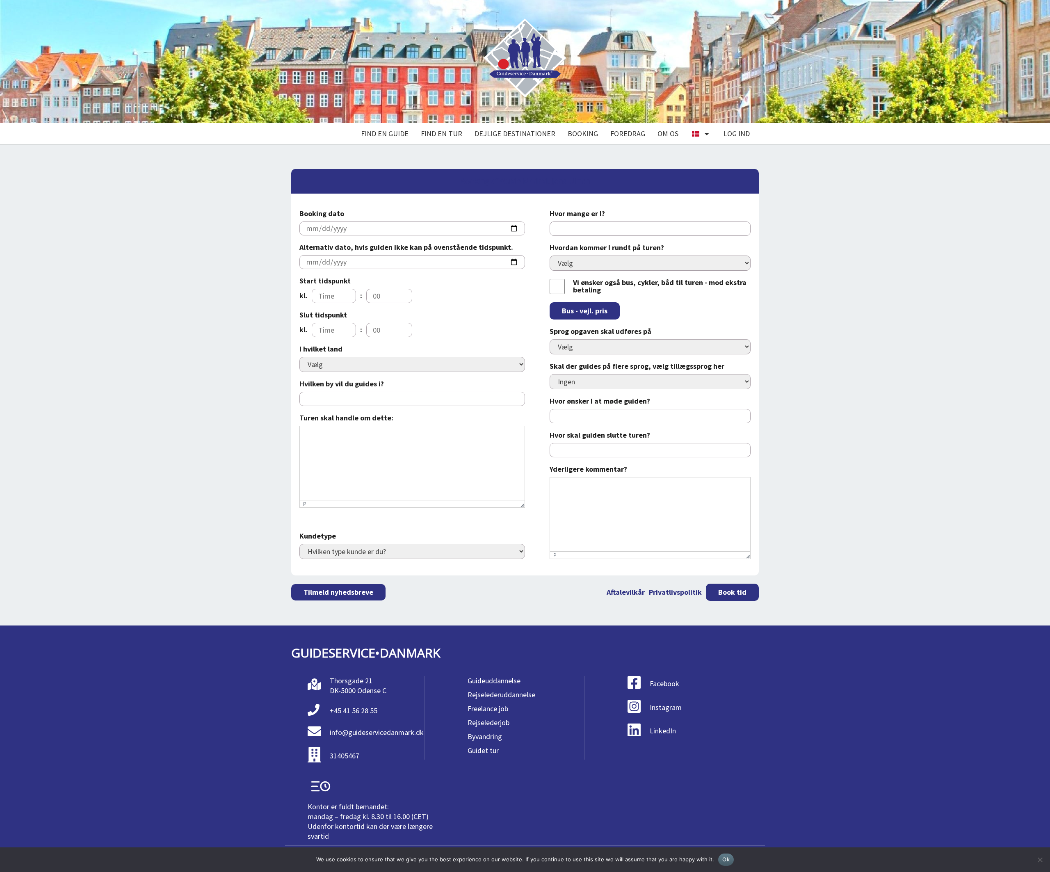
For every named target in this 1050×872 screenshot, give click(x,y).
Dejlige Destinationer (515, 133)
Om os (667, 133)
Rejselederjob (488, 722)
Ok (726, 859)
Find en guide (385, 133)
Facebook (664, 683)
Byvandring (485, 736)
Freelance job (488, 708)
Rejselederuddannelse (501, 694)
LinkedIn (663, 730)
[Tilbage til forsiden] (525, 61)
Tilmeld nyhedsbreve (338, 592)
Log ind (737, 133)
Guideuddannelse (494, 680)
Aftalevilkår (626, 592)
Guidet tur (483, 750)
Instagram (666, 707)
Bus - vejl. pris (584, 310)
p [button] (304, 504)
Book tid (732, 592)
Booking (583, 133)
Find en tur (441, 133)
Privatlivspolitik (675, 592)
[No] (1040, 860)
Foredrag (627, 133)
